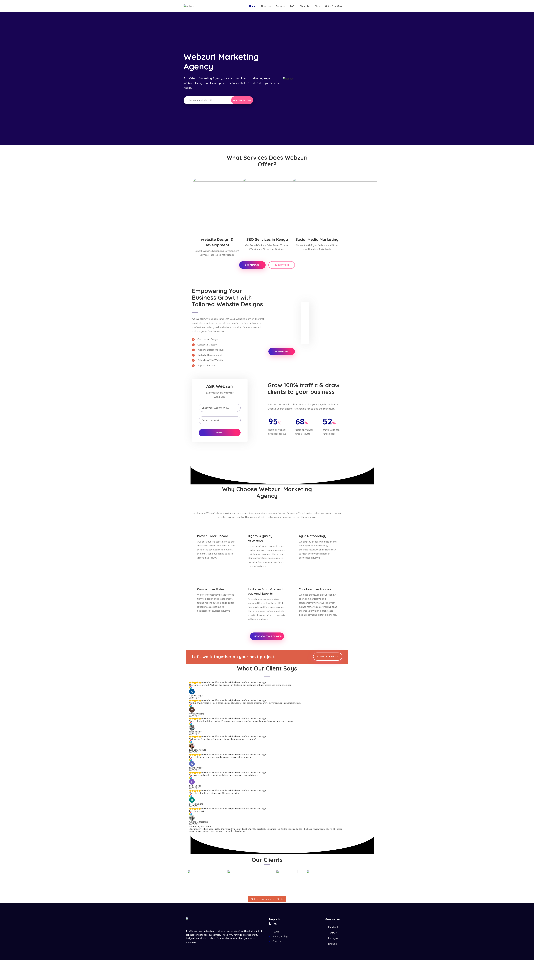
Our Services (281, 265)
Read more (240, 831)
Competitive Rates (210, 589)
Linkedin (332, 944)
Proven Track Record (212, 536)
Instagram (333, 938)
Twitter (332, 933)
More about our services (268, 636)
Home (275, 931)
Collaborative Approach (316, 589)
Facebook (333, 927)
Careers (276, 941)
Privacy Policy (280, 936)
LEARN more (281, 351)
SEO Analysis (252, 265)
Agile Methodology (313, 536)
